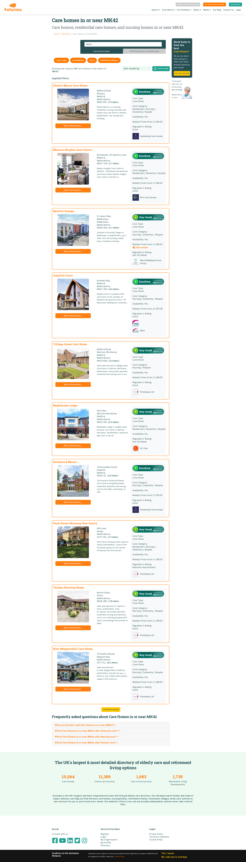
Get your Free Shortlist (214, 4)
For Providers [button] (183, 10)
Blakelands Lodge (65, 405)
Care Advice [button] (168, 10)
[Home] (13, 7)
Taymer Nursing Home (68, 587)
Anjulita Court (63, 275)
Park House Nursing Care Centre (75, 523)
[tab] (101, 51)
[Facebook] (55, 840)
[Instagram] (84, 840)
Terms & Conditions (159, 836)
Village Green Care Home (70, 344)
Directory (105, 845)
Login (238, 10)
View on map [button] (162, 68)
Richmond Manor (65, 462)
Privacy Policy (156, 834)
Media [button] (206, 10)
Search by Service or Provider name (144, 51)
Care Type (61, 60)
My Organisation (109, 839)
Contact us (228, 10)
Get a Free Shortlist (181, 73)
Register (105, 834)
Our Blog (217, 10)
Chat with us (235, 4)
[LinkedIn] (70, 840)
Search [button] (155, 10)
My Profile (106, 842)
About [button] (196, 10)
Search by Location (102, 51)
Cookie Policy (119, 856)
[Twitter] (77, 840)
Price (92, 60)
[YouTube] (62, 840)
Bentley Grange (63, 211)
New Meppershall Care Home (73, 648)
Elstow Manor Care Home (70, 85)
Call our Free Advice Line (187, 4)
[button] (136, 68)
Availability (78, 60)
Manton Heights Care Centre (72, 149)
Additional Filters (109, 60)
